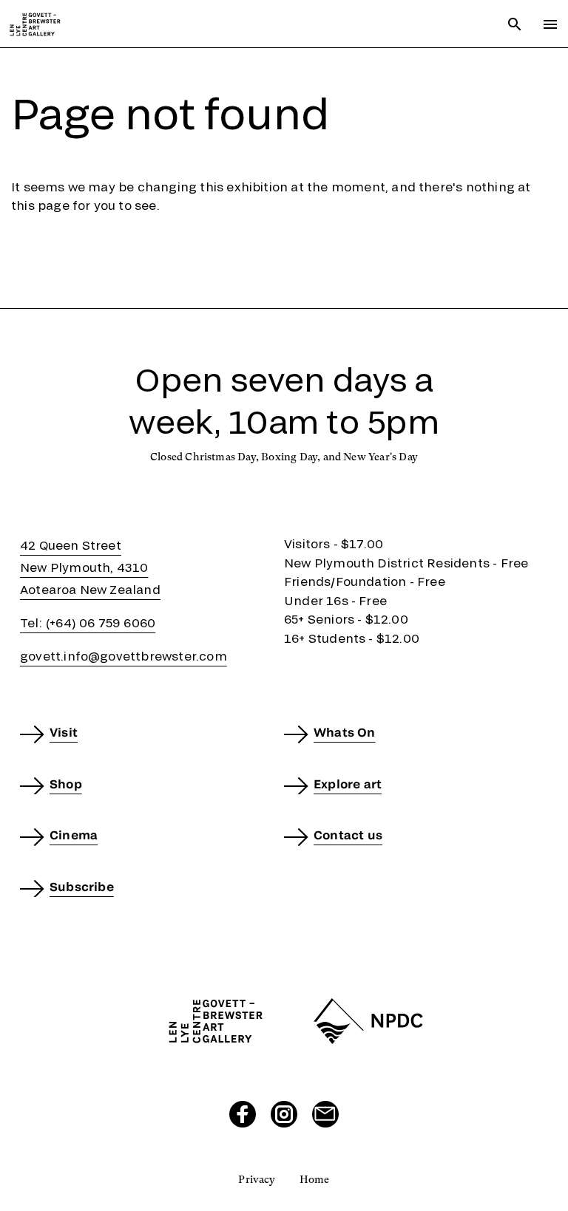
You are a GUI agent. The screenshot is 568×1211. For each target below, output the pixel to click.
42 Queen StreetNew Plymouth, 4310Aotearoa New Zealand (90, 567)
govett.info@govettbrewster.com (123, 656)
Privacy (256, 1179)
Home (315, 1179)
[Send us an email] (325, 1114)
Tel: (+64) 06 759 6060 (87, 622)
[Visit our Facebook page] (242, 1114)
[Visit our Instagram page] (284, 1114)
